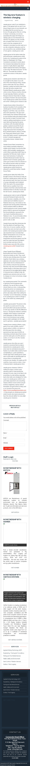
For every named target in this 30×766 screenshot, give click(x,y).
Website (5, 443)
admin (16, 20)
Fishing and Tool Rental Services (12, 656)
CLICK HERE (15, 758)
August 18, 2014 (9, 20)
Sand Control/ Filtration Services (12, 661)
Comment (6, 420)
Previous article (15, 405)
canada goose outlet (9, 246)
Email (5, 438)
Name (5, 433)
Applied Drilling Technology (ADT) (12, 650)
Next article (15, 407)
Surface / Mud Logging (9, 664)
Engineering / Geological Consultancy (13, 653)
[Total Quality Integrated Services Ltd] (15, 5)
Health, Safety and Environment (11, 658)
